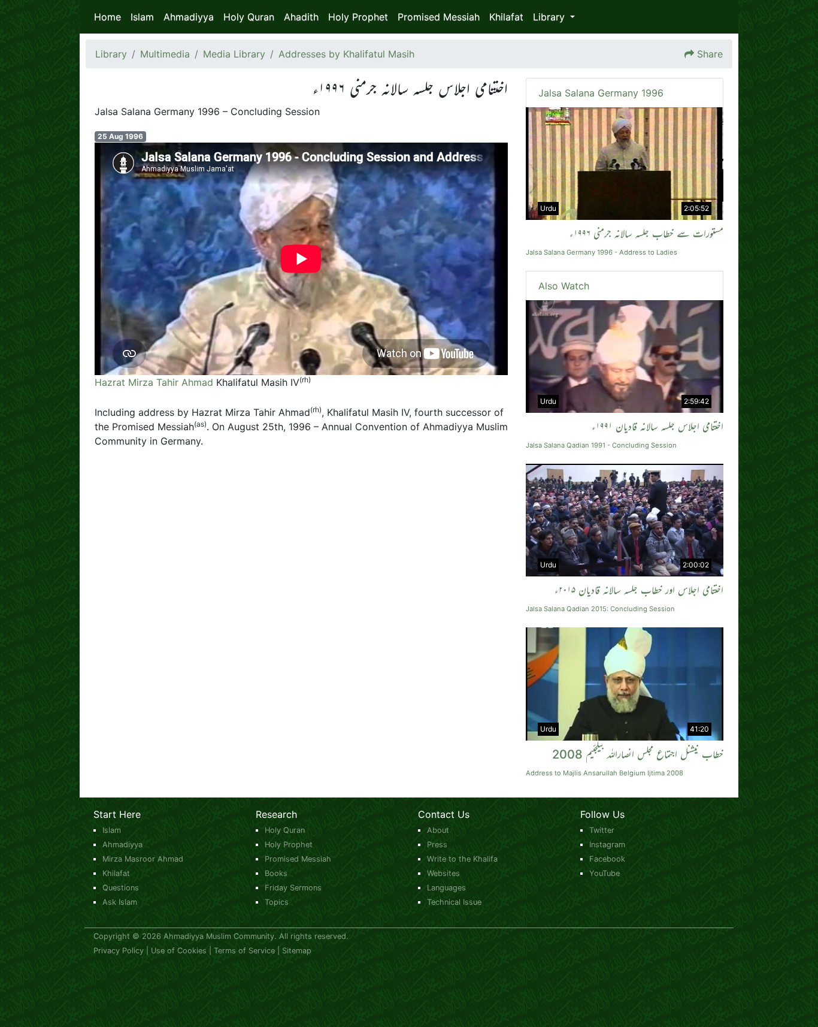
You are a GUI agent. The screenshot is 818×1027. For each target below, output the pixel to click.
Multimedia (165, 54)
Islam (142, 17)
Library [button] (550, 17)
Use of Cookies (179, 950)
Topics (277, 902)
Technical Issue (454, 902)
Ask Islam (119, 902)
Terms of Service (244, 950)
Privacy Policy (118, 950)
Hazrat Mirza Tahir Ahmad (154, 382)
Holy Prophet (358, 17)
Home (107, 17)
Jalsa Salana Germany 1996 (601, 93)
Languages (446, 887)
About (438, 830)
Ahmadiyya (188, 17)
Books (276, 873)
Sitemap (296, 950)
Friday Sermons (293, 887)
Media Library (234, 54)
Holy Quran (248, 17)
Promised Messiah (439, 17)
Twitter (601, 830)
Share (710, 54)
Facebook (607, 858)
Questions (120, 887)
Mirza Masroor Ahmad (142, 858)
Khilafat (506, 17)
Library (111, 54)
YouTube (604, 873)
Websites (443, 873)
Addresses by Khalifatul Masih (346, 54)
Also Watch (563, 286)
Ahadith (301, 17)
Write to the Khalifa (462, 858)
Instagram (607, 844)
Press (437, 844)
